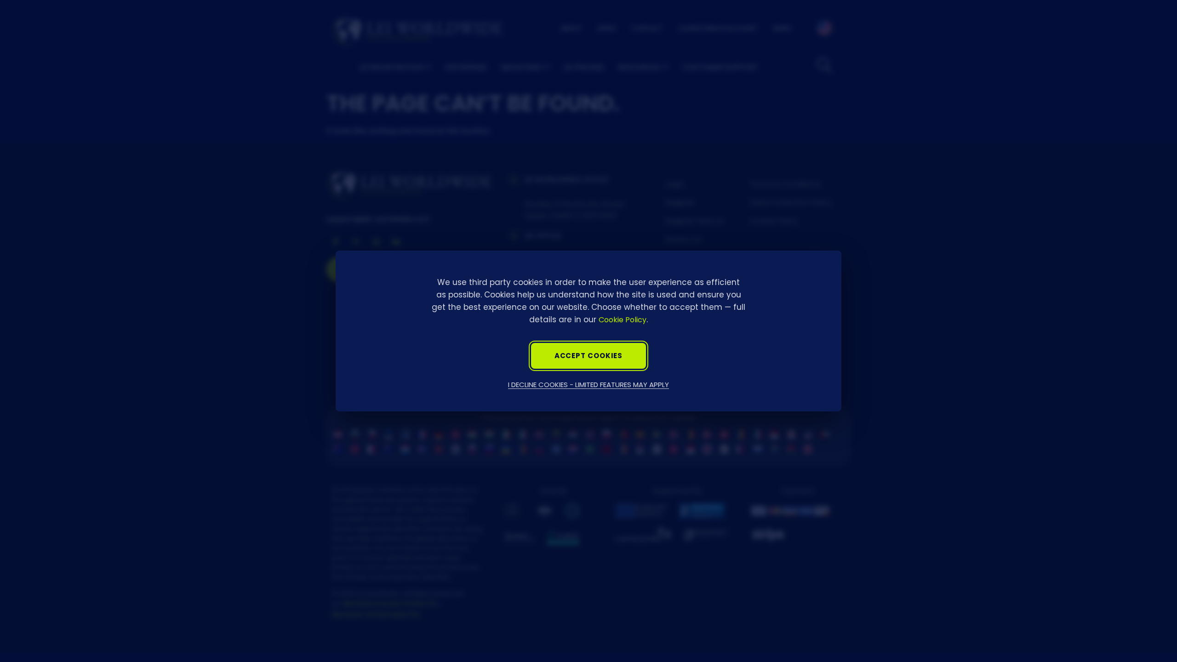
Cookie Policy (622, 319)
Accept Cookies (588, 355)
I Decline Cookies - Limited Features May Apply (588, 384)
